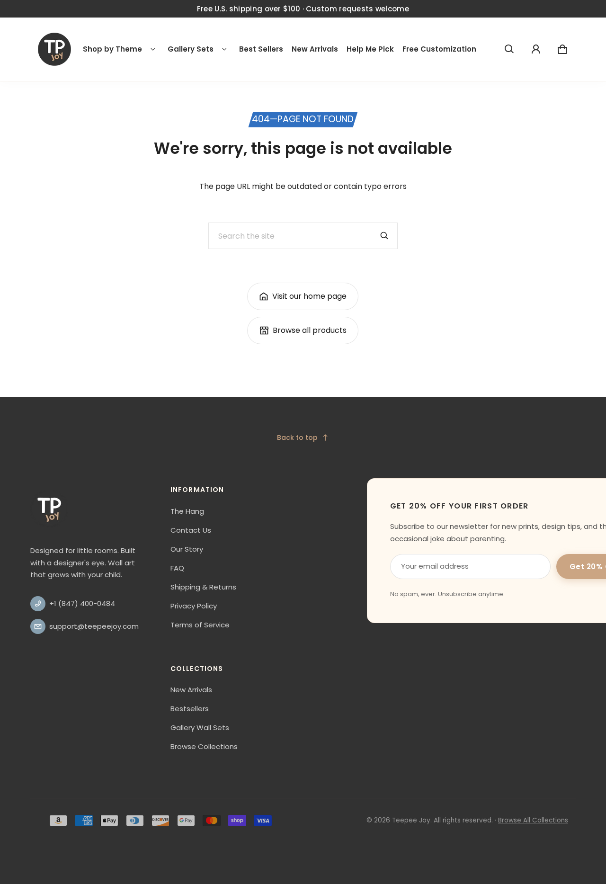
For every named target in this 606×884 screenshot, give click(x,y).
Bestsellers (189, 709)
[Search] (384, 236)
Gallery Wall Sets (199, 727)
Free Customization (439, 49)
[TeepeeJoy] (54, 49)
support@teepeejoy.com (94, 626)
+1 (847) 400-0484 (82, 603)
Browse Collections (204, 746)
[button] (509, 49)
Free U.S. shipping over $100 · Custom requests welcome (303, 9)
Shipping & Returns (203, 587)
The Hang (187, 511)
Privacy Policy (193, 606)
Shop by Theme (112, 49)
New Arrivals (315, 49)
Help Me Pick (370, 49)
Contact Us (190, 530)
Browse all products (310, 330)
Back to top (297, 437)
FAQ (177, 568)
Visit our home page (309, 296)
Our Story (186, 549)
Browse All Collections (533, 820)
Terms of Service (200, 625)
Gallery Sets (191, 49)
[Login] (536, 49)
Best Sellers (261, 49)
